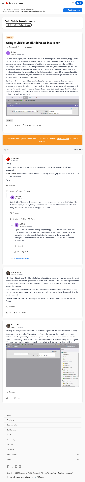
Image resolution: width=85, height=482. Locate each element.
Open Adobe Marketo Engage (20, 25)
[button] (72, 10)
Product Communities (13, 9)
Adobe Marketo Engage (27, 9)
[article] (42, 175)
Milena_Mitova (16, 272)
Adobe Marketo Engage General (10, 11)
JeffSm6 (13, 52)
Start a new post (63, 139)
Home (3, 9)
